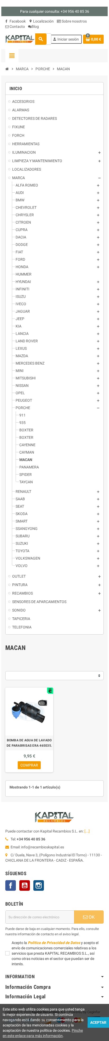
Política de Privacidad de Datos (54, 943)
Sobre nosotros (74, 21)
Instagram (38, 885)
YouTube (24, 885)
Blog (35, 26)
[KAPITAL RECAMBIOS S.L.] (20, 39)
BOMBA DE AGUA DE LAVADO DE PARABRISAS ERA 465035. (29, 742)
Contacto (17, 26)
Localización (41, 21)
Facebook (17, 21)
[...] (87, 831)
